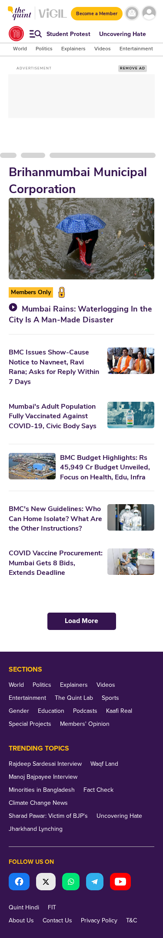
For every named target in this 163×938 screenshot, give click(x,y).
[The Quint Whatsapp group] (71, 882)
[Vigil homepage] (53, 17)
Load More (81, 621)
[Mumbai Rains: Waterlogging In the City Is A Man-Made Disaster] (81, 238)
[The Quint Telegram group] (94, 882)
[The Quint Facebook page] (19, 882)
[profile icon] (148, 13)
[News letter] (132, 13)
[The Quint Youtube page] (120, 882)
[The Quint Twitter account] (46, 882)
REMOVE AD (132, 68)
